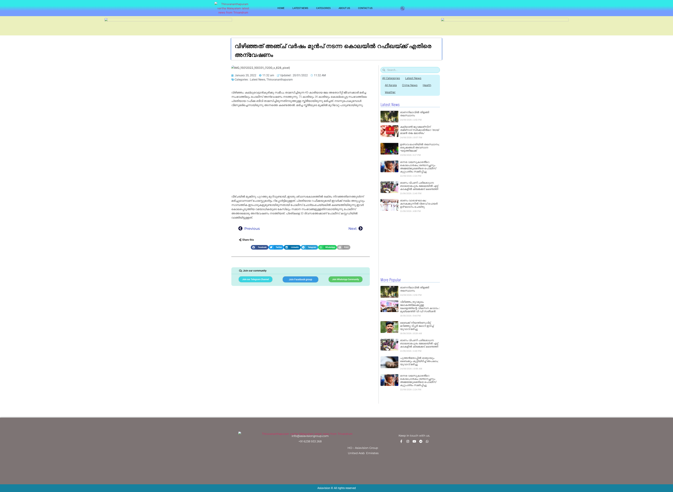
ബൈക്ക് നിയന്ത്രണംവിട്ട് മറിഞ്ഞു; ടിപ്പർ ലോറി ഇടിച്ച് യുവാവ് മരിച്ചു (417, 326)
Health (427, 85)
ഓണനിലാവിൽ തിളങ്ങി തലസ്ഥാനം (414, 114)
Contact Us (365, 8)
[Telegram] (420, 441)
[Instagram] (407, 441)
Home (280, 8)
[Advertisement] (300, 134)
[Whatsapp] (427, 441)
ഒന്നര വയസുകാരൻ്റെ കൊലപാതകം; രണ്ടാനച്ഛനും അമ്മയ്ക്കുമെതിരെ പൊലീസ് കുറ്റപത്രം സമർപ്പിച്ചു (418, 166)
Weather (390, 92)
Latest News (300, 8)
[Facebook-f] (401, 441)
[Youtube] (414, 441)
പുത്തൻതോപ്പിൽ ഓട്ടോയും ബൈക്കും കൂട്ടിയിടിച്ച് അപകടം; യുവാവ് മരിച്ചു (419, 361)
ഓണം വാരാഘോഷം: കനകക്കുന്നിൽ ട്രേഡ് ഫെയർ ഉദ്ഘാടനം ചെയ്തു (419, 203)
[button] (402, 8)
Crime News (409, 85)
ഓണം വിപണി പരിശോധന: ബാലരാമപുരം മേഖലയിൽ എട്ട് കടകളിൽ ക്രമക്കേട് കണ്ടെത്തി (419, 186)
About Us (344, 8)
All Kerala (391, 85)
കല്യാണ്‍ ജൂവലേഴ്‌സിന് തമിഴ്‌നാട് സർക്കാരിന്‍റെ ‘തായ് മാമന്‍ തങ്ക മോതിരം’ (419, 130)
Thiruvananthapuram (279, 79)
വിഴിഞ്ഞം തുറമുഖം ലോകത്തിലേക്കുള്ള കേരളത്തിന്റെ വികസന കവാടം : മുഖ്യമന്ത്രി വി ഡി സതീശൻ (420, 306)
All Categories (391, 78)
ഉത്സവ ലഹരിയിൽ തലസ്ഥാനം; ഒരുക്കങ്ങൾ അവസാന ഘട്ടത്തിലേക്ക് (419, 147)
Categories (323, 8)
